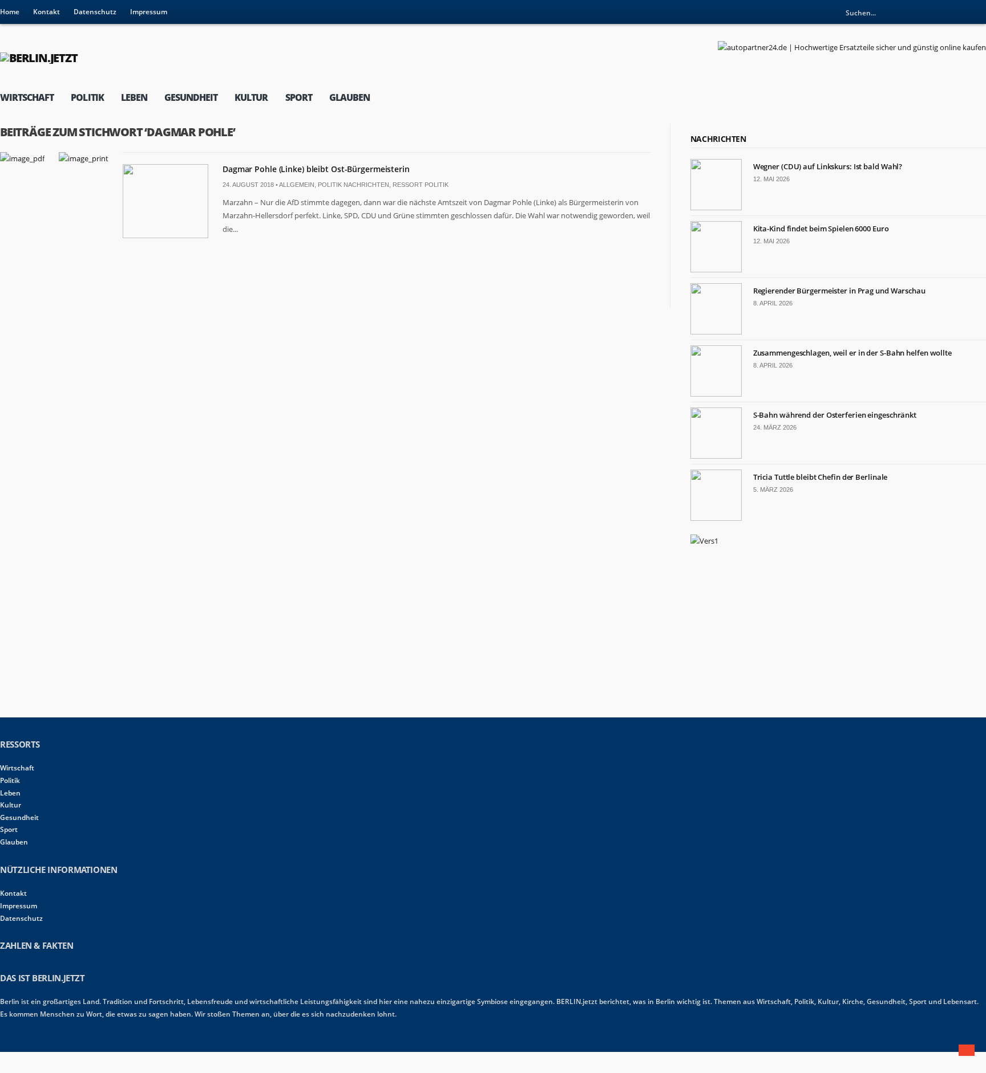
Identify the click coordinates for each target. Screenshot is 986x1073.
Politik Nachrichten (353, 184)
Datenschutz (95, 12)
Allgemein (296, 184)
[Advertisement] (776, 630)
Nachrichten (718, 138)
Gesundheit (190, 97)
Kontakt (46, 12)
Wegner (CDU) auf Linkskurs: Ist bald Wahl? (828, 166)
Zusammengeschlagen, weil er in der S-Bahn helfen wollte (852, 353)
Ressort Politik (420, 184)
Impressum (148, 12)
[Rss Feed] (977, 12)
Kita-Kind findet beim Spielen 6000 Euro (821, 228)
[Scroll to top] (967, 1050)
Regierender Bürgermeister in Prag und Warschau (839, 290)
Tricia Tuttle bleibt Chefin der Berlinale (820, 477)
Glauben (349, 97)
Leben (134, 97)
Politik (87, 97)
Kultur (251, 97)
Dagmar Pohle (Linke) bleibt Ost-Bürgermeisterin (316, 169)
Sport (298, 97)
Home (9, 12)
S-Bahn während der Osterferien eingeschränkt (834, 415)
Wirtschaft (27, 97)
